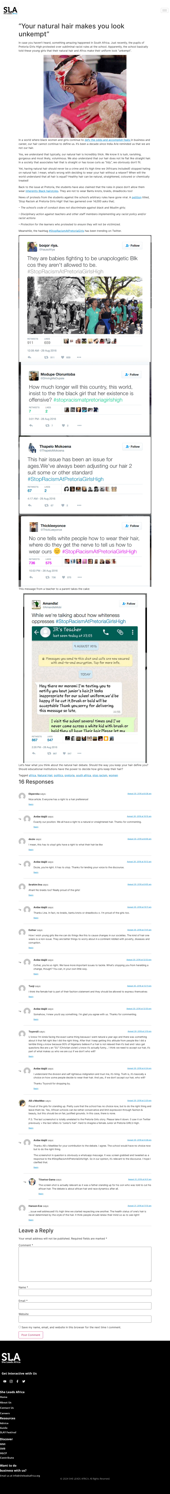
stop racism (99, 775)
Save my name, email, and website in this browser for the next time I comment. (71, 1327)
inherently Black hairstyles (42, 191)
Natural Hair (45, 775)
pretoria (70, 775)
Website (24, 1314)
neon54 (108, 1490)
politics (58, 775)
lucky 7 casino (94, 1490)
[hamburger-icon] (164, 10)
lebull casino (76, 1490)
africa (32, 775)
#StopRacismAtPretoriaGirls (66, 230)
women (113, 775)
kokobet (62, 1490)
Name (23, 1287)
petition (136, 197)
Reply (31, 804)
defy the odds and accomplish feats (108, 140)
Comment (26, 1245)
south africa (83, 775)
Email (23, 1300)
